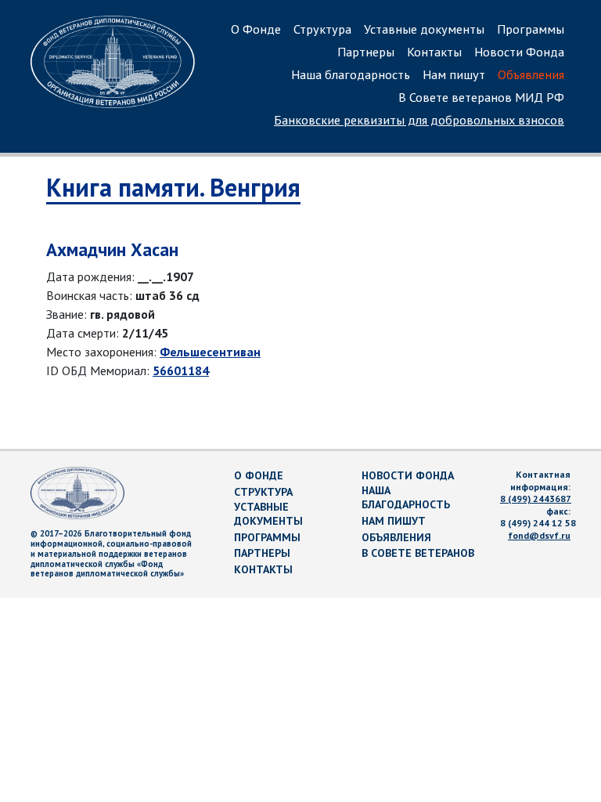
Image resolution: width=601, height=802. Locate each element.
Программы (530, 29)
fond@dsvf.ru (539, 535)
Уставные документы (424, 29)
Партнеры (365, 51)
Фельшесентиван (210, 351)
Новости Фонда (519, 51)
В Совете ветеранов (418, 553)
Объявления (531, 74)
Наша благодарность (350, 74)
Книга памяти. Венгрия (173, 187)
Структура (322, 29)
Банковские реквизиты (419, 119)
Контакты (434, 51)
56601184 (181, 370)
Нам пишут (454, 74)
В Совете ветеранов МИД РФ (481, 97)
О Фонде (256, 29)
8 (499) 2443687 (535, 498)
